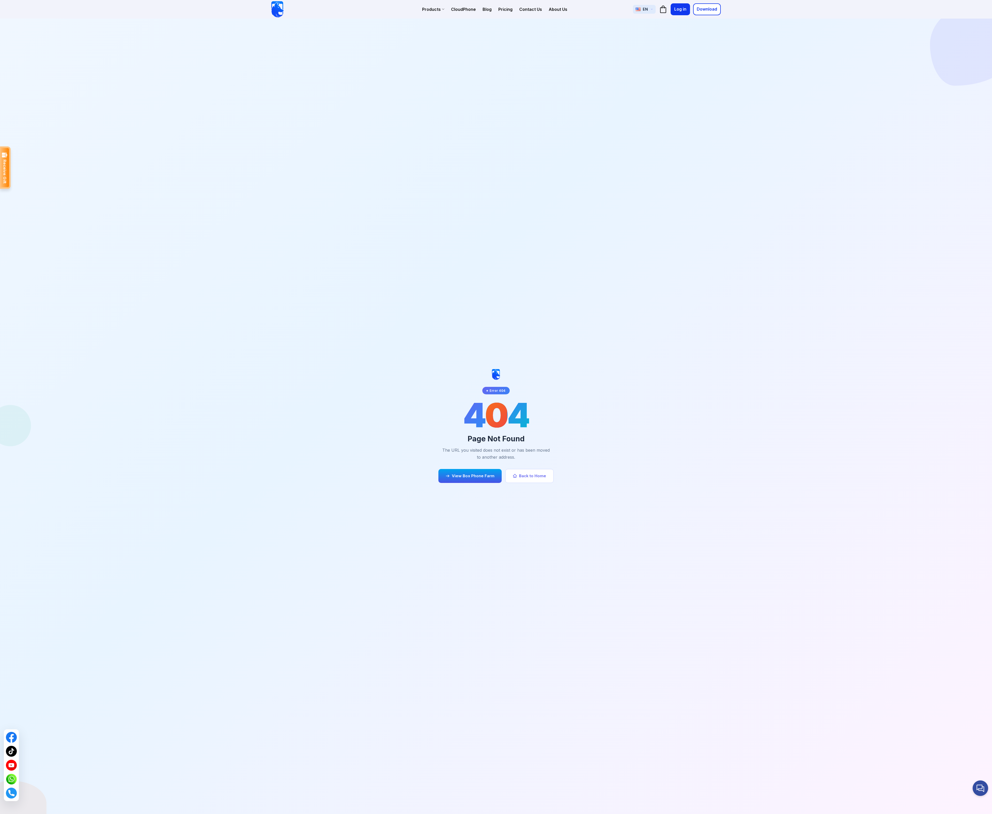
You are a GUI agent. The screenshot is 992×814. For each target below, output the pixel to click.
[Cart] (663, 9)
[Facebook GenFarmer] (11, 737)
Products (431, 9)
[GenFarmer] (277, 9)
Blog (487, 9)
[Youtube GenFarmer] (11, 765)
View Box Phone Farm (473, 475)
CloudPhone (463, 9)
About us (558, 9)
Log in (680, 9)
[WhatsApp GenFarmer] (11, 779)
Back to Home (532, 475)
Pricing (505, 9)
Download (707, 9)
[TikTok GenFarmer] (11, 751)
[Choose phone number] (11, 793)
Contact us (530, 9)
